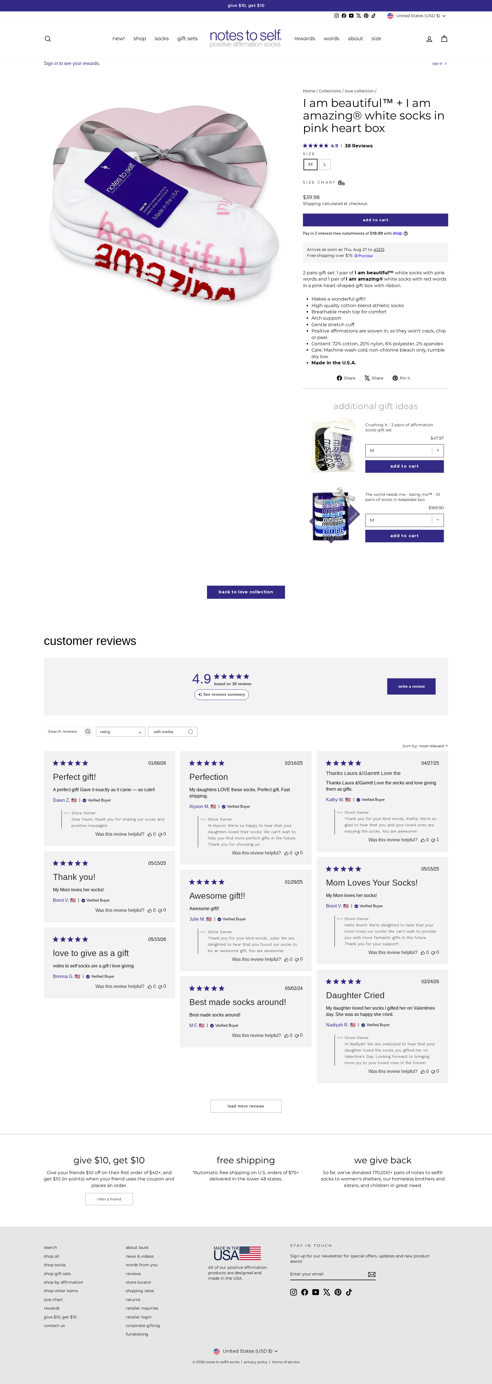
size (376, 38)
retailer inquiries (142, 1308)
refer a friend (109, 1199)
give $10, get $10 (60, 1317)
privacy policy (256, 1362)
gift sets (187, 38)
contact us (54, 1325)
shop (140, 38)
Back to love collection (246, 591)
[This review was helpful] (150, 834)
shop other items (61, 1290)
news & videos (140, 1256)
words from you (142, 1265)
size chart (53, 1299)
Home (309, 91)
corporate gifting (143, 1325)
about (355, 38)
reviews (133, 1273)
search (50, 1247)
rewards (304, 38)
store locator (138, 1282)
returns (133, 1299)
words (331, 38)
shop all (51, 1256)
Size (309, 154)
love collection (359, 91)
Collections (330, 91)
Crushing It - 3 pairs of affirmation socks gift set (399, 427)
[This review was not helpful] (160, 834)
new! (118, 38)
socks (162, 38)
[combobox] (120, 732)
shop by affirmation (63, 1282)
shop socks (55, 1265)
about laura (137, 1247)
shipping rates (140, 1290)
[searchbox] (63, 731)
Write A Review (411, 686)
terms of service (286, 1362)
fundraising (137, 1334)
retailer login (138, 1317)
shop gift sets (57, 1273)
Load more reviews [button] (246, 1106)
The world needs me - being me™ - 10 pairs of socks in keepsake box (402, 497)
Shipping (312, 203)
